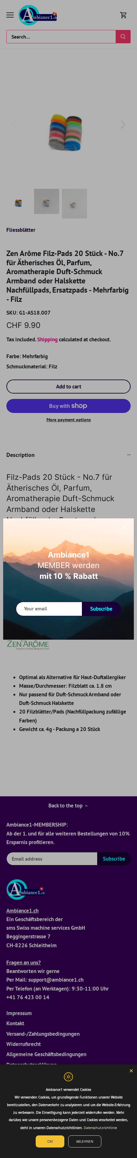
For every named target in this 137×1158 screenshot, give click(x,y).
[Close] (125, 527)
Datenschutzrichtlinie (100, 1128)
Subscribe (101, 608)
